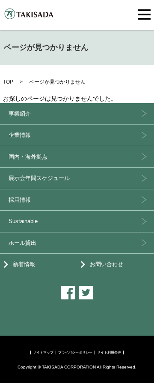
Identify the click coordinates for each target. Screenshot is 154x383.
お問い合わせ (106, 264)
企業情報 (20, 135)
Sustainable (23, 221)
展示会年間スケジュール (39, 178)
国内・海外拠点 (28, 157)
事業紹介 (20, 113)
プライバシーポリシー (75, 352)
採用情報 (20, 200)
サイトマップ (43, 352)
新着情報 (24, 264)
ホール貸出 (22, 243)
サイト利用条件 (109, 352)
